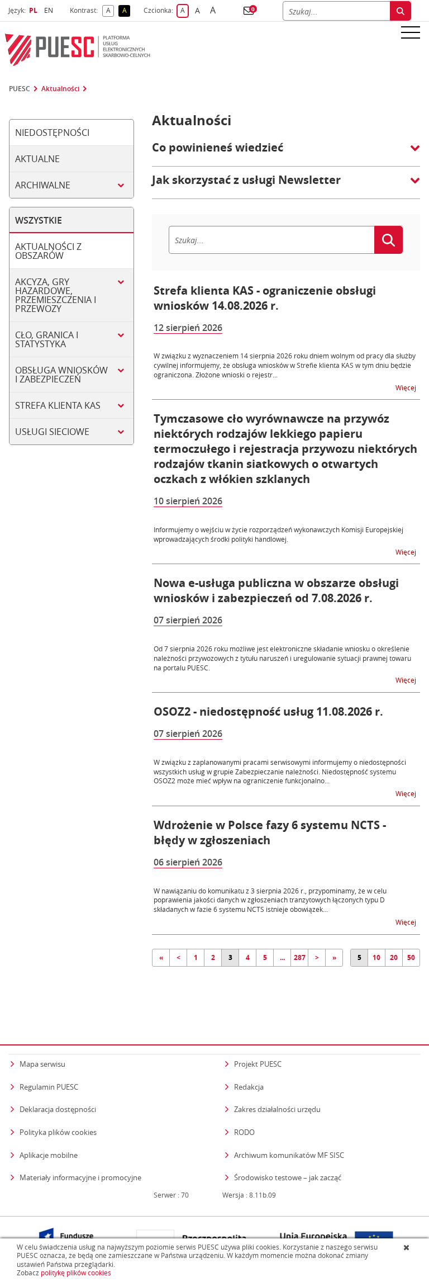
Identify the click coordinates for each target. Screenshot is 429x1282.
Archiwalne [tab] (42, 185)
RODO (244, 1132)
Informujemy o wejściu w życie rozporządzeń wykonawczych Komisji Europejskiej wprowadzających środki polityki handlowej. (278, 534)
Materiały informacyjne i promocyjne (80, 1177)
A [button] (110, 11)
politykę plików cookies (76, 1273)
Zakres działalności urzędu (277, 1109)
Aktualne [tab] (37, 159)
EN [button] (50, 10)
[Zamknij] (407, 1247)
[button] (248, 10)
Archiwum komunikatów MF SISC (289, 1155)
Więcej (406, 387)
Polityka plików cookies (58, 1132)
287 (300, 957)
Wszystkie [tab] (38, 220)
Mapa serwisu (42, 1064)
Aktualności (60, 88)
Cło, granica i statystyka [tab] (46, 339)
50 (411, 957)
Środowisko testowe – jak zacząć (287, 1177)
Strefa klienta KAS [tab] (58, 405)
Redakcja (249, 1087)
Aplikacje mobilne (49, 1155)
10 (376, 957)
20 (394, 957)
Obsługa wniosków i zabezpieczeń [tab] (61, 374)
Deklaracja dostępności (58, 1109)
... (282, 957)
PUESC (19, 88)
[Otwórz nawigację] (411, 32)
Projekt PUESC (258, 1064)
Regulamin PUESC (49, 1087)
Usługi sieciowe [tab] (52, 431)
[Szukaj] (400, 11)
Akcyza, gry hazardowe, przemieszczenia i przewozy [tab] (55, 295)
